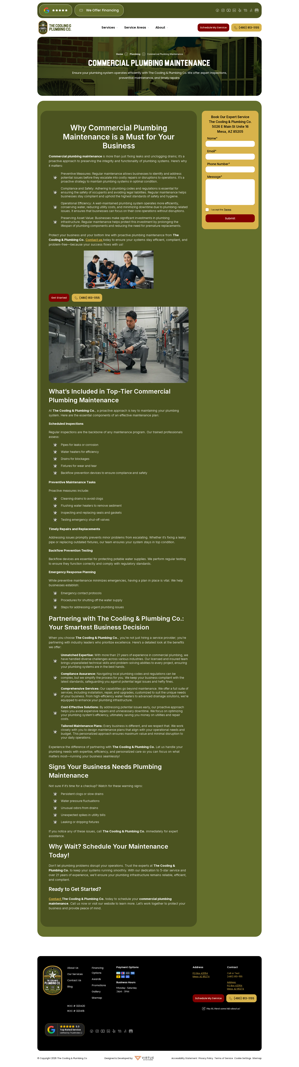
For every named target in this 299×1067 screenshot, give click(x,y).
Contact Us (74, 980)
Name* (212, 138)
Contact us (94, 240)
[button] (110, 27)
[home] (54, 27)
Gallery (96, 991)
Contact (55, 899)
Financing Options (97, 970)
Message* (214, 176)
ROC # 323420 (76, 1006)
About (160, 27)
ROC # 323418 (75, 1011)
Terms (227, 209)
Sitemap (97, 998)
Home (119, 54)
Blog (70, 986)
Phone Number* (218, 164)
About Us (72, 968)
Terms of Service (223, 1058)
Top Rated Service (70, 1029)
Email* (211, 151)
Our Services (75, 974)
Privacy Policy (206, 1058)
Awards (96, 979)
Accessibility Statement (184, 1058)
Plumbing (135, 54)
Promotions (99, 985)
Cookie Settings (242, 1058)
